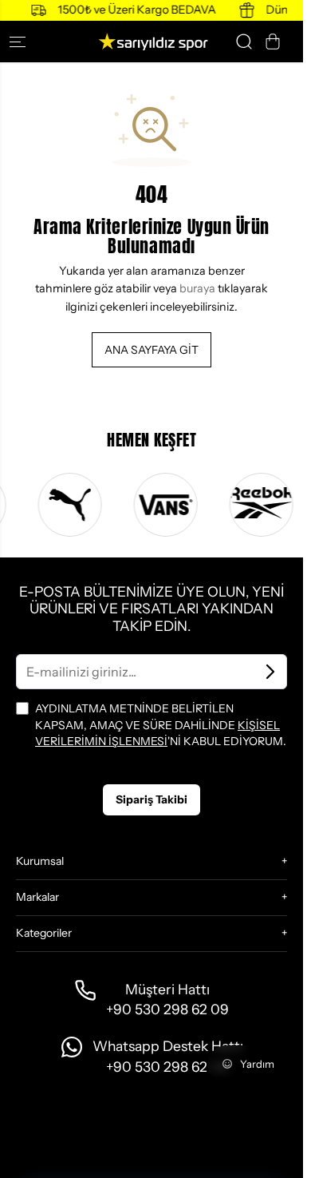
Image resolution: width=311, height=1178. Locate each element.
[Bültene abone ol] (270, 671)
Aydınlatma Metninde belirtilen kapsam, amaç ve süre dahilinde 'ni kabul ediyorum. (160, 724)
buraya (197, 288)
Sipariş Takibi (151, 799)
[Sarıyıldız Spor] (151, 41)
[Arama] (244, 41)
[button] (24, 41)
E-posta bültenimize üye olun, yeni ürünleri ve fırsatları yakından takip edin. (151, 609)
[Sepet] (272, 41)
